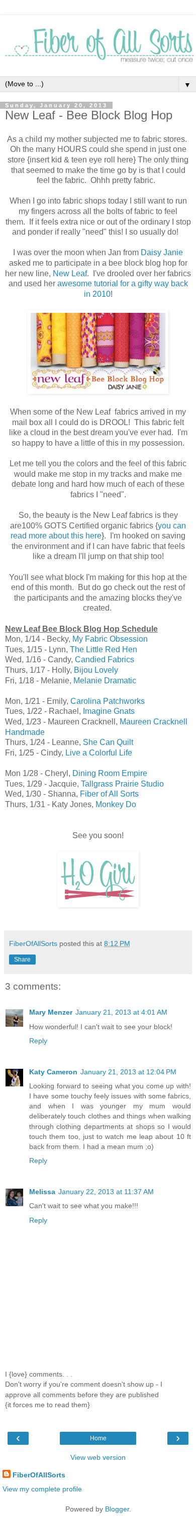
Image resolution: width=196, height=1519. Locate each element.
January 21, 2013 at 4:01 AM (121, 1012)
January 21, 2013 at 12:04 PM (128, 1072)
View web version (98, 1457)
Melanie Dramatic (104, 680)
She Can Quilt (108, 742)
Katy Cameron (53, 1072)
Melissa (42, 1192)
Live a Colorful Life (98, 752)
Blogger (117, 1509)
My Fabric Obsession (110, 639)
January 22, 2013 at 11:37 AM (106, 1192)
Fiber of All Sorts (109, 794)
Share (22, 959)
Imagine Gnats (109, 711)
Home (98, 1438)
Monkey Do (115, 804)
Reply (38, 1041)
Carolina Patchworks (107, 701)
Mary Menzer (50, 1012)
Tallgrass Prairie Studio (122, 784)
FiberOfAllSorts (39, 1475)
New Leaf (69, 273)
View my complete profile (42, 1489)
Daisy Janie (162, 252)
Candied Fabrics (104, 659)
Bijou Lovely (96, 670)
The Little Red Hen (103, 649)
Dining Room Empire (109, 773)
